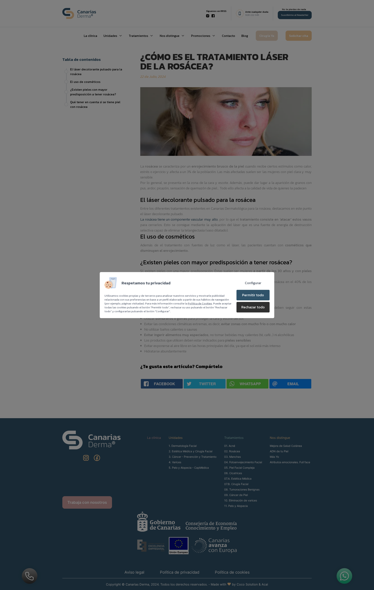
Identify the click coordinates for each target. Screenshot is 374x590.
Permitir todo (253, 295)
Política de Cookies (200, 304)
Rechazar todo (253, 307)
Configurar (253, 283)
